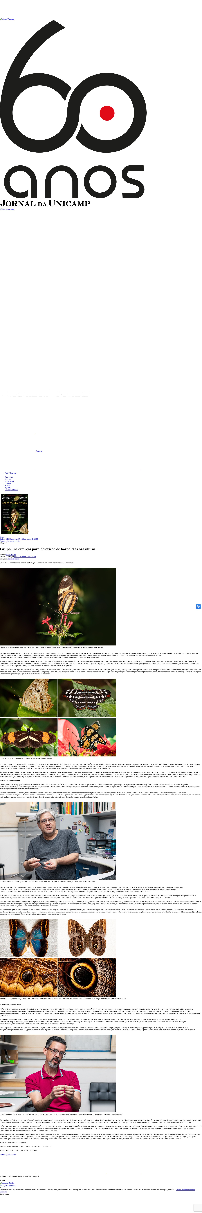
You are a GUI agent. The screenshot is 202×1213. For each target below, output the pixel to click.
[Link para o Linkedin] (53, 469)
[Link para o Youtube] (124, 469)
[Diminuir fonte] (53, 433)
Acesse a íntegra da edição (10, 541)
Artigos (7, 485)
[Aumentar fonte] (18, 433)
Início (2, 537)
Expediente (9, 477)
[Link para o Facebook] (18, 469)
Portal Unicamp (10, 473)
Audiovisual (9, 481)
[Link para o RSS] (159, 469)
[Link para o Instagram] (89, 469)
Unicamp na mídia (11, 490)
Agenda (8, 488)
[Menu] (17, 17)
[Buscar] (17, 415)
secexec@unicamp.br (8, 1154)
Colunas (8, 483)
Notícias (8, 479)
